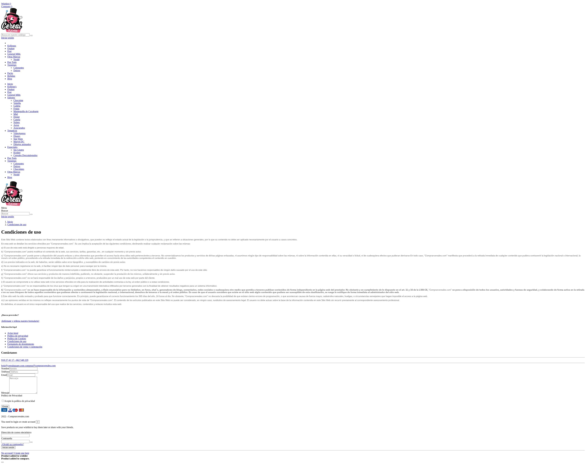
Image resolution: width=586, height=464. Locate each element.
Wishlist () (6, 3)
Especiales (12, 147)
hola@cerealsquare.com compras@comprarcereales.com (28, 365)
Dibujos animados (22, 144)
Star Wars (18, 139)
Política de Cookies (16, 338)
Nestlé (16, 59)
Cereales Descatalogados (25, 155)
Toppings (11, 161)
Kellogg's (11, 86)
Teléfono (5, 371)
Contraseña (6, 438)
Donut (16, 117)
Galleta (16, 106)
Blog (9, 177)
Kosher (16, 152)
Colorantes (18, 67)
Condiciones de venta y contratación (24, 347)
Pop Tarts (11, 158)
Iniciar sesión (8, 447)
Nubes (16, 122)
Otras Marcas (13, 172)
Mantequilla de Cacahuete (25, 111)
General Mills (13, 95)
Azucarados (19, 128)
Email (4, 375)
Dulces (16, 70)
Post (9, 92)
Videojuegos (19, 133)
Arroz (16, 125)
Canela (16, 119)
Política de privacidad (17, 336)
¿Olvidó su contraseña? (12, 444)
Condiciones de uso (16, 341)
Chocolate (18, 100)
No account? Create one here (15, 453)
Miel (15, 114)
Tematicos (12, 130)
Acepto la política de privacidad (19, 401)
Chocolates (18, 169)
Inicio (10, 84)
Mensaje (5, 392)
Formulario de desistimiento (20, 344)
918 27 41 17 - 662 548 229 (14, 360)
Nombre (5, 368)
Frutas (16, 108)
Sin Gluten (18, 150)
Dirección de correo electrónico (16, 432)
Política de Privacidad (11, 395)
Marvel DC (18, 141)
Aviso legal (12, 333)
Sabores (11, 97)
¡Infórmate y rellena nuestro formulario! (20, 321)
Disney (16, 136)
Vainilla (17, 103)
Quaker (10, 89)
